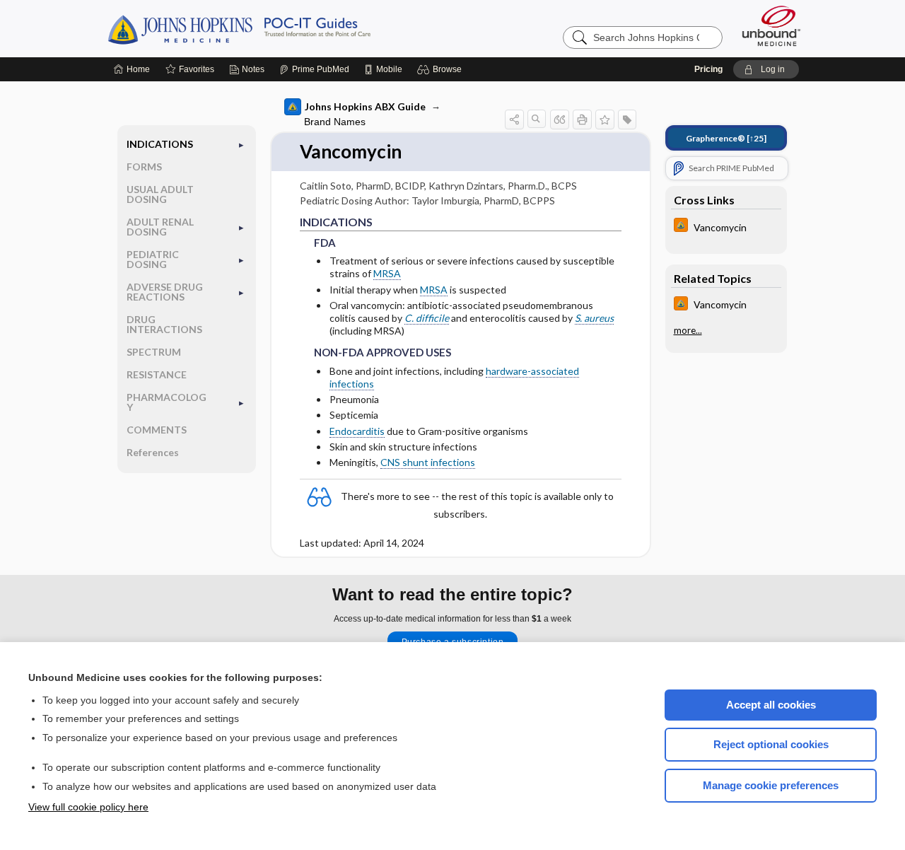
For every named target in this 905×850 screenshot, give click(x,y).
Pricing (708, 69)
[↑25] (726, 138)
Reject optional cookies (771, 744)
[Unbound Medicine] (771, 26)
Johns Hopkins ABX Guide (365, 106)
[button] (441, 69)
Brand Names (335, 121)
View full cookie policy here (88, 807)
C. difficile (426, 318)
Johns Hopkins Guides (283, 28)
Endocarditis (357, 431)
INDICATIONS (160, 144)
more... (688, 330)
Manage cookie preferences (771, 785)
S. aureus (594, 318)
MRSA (387, 273)
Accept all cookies (771, 705)
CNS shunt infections (427, 462)
